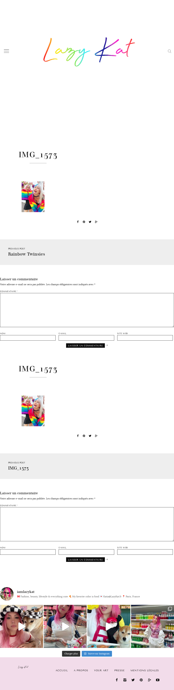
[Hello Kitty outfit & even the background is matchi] (65, 626)
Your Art (101, 670)
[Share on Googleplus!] (96, 222)
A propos (81, 670)
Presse (119, 670)
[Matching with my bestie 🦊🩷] (21, 626)
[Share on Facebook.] (78, 222)
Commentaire (9, 291)
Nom (2, 333)
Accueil (62, 670)
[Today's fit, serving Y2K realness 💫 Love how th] (152, 626)
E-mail (62, 333)
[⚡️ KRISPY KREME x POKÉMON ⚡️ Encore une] (108, 626)
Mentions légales (144, 670)
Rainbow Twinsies (26, 254)
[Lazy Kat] (89, 52)
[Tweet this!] (90, 222)
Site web (122, 333)
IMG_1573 (18, 468)
